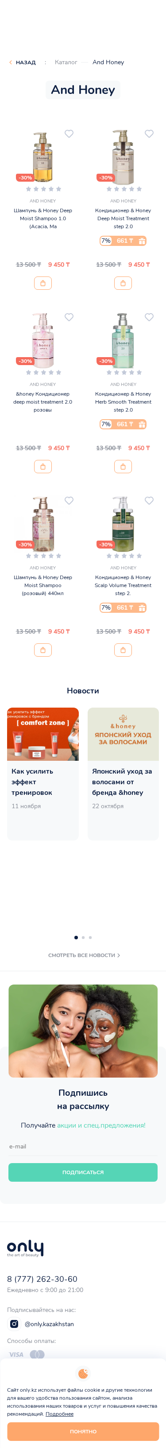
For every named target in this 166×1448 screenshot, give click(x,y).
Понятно (83, 1431)
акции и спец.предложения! (101, 1125)
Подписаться (83, 1172)
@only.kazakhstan (49, 1324)
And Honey (108, 62)
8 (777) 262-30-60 (42, 1279)
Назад (26, 62)
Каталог (66, 62)
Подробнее (59, 1413)
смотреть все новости (81, 955)
